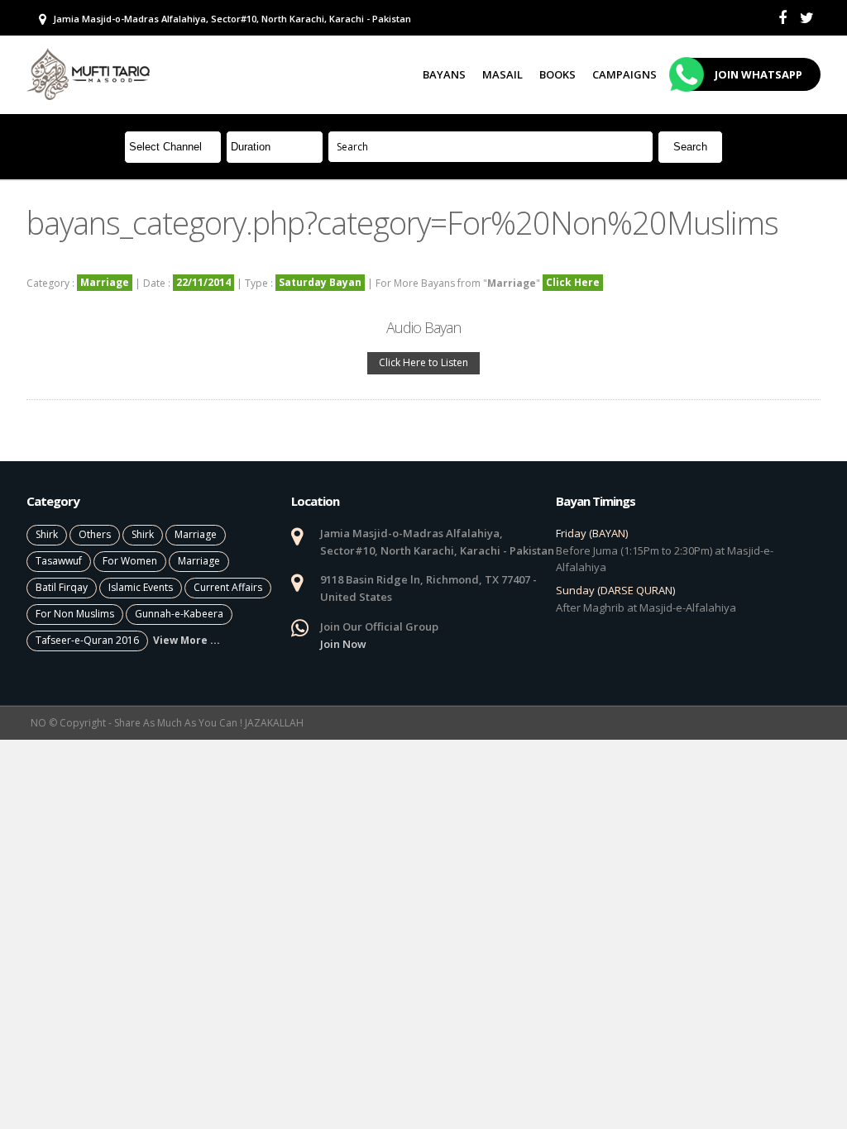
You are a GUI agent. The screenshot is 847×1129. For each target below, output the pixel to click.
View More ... (186, 640)
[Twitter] (807, 17)
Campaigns (624, 74)
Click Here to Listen (423, 362)
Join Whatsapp (758, 74)
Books (557, 74)
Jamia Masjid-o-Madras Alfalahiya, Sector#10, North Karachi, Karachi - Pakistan (230, 18)
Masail (502, 74)
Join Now (343, 643)
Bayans (444, 74)
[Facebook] (782, 17)
